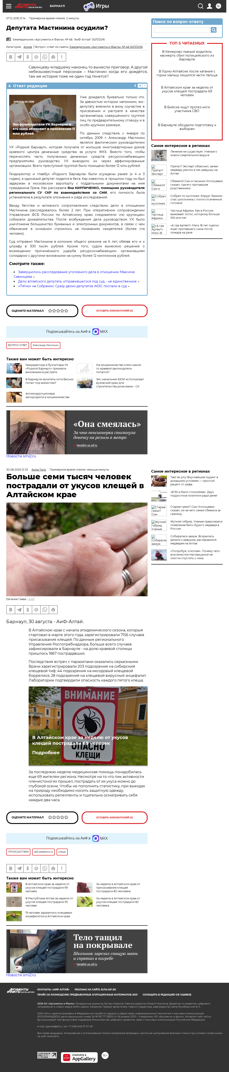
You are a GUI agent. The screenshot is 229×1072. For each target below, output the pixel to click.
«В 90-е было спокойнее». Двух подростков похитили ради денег (194, 493)
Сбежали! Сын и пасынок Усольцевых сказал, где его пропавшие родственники (196, 184)
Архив (27, 47)
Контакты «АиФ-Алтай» (53, 989)
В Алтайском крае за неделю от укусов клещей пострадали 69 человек (187, 91)
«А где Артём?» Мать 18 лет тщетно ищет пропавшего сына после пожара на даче (194, 229)
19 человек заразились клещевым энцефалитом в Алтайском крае (48, 914)
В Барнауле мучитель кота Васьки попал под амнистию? (49, 381)
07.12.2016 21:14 (15, 18)
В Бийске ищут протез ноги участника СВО (187, 109)
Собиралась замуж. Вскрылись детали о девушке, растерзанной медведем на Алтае (193, 540)
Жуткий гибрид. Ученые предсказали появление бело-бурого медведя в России (196, 525)
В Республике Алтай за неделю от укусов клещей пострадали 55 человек (49, 902)
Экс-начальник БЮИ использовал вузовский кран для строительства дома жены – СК (120, 383)
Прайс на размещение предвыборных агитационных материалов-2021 (87, 994)
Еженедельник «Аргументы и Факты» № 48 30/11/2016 (106, 47)
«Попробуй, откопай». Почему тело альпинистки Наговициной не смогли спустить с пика (195, 554)
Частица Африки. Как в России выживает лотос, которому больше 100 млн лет (195, 214)
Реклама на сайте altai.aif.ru (95, 989)
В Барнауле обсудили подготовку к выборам (187, 127)
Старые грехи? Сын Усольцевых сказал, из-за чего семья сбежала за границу (195, 510)
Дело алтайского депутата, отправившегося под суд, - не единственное (77, 281)
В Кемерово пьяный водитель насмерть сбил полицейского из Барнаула (187, 55)
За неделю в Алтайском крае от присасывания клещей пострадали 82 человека (118, 887)
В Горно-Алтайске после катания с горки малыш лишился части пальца (187, 73)
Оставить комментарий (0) (114, 310)
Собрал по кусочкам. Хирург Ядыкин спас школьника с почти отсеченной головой (196, 199)
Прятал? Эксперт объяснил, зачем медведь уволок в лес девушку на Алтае (194, 170)
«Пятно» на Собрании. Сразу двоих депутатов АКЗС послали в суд (72, 286)
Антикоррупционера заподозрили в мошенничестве (47, 395)
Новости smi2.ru (21, 456)
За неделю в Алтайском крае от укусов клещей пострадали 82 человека (118, 902)
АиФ (31, 599)
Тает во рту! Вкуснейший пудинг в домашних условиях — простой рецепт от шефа (194, 481)
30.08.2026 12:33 (17, 469)
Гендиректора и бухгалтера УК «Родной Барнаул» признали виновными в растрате (46, 368)
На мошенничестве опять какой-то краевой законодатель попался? (119, 368)
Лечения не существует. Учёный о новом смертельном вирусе (193, 153)
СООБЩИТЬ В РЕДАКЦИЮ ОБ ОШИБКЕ (167, 994)
